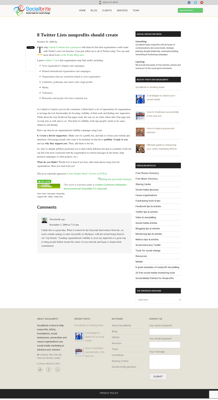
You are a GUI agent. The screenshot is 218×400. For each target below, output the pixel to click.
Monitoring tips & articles (148, 233)
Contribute (118, 355)
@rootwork (55, 219)
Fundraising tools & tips (147, 200)
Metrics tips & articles (147, 239)
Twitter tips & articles (146, 211)
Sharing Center (143, 184)
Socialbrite (32, 10)
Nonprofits (60, 194)
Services (116, 343)
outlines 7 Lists (52, 60)
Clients (115, 337)
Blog (114, 331)
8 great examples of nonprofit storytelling (157, 267)
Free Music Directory (146, 178)
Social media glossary (147, 189)
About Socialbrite (121, 325)
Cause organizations (146, 195)
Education (51, 194)
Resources (141, 256)
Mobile (139, 261)
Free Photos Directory (147, 173)
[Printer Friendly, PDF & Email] (44, 181)
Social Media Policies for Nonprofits (154, 278)
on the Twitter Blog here (72, 54)
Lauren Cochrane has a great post (65, 47)
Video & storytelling (145, 217)
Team (115, 349)
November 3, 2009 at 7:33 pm (64, 224)
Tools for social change (147, 250)
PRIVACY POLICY (109, 393)
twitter (50, 197)
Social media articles (146, 222)
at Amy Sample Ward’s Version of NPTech (86, 173)
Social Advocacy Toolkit (147, 245)
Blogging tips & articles (147, 228)
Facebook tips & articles (148, 206)
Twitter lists (58, 197)
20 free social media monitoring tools (155, 272)
